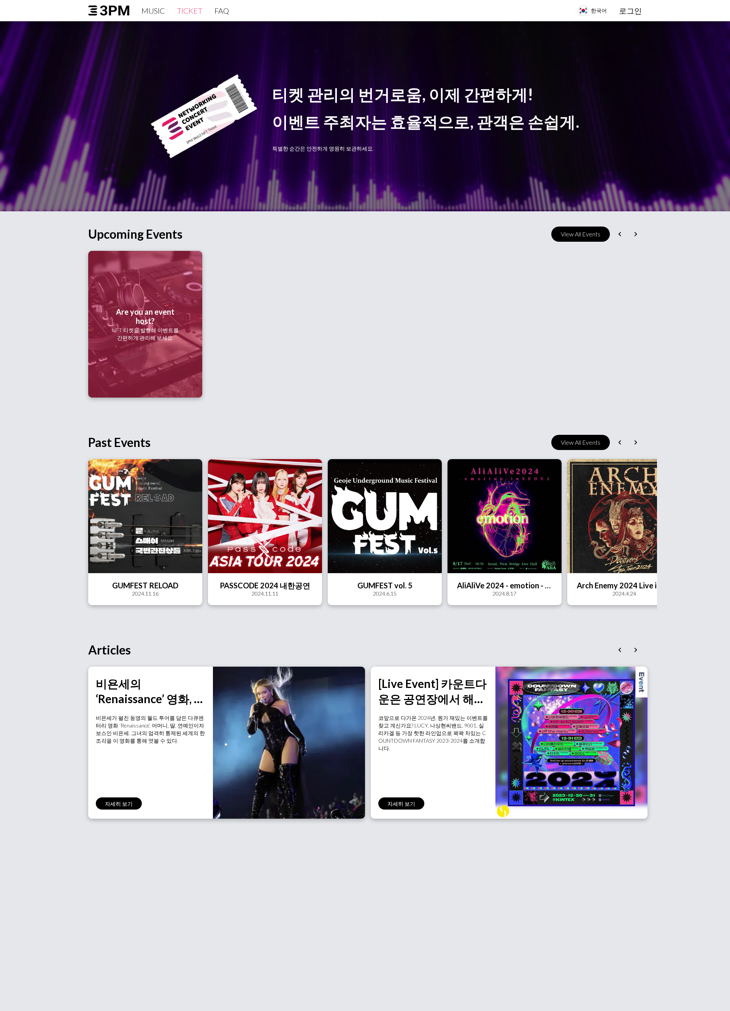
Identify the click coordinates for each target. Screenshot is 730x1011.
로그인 (630, 10)
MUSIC (153, 10)
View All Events (580, 234)
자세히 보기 (119, 803)
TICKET (189, 10)
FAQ (221, 10)
